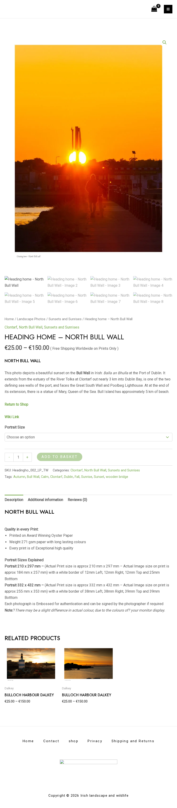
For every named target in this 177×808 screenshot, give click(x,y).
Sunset (99, 477)
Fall (77, 477)
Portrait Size (15, 427)
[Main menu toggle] (168, 9)
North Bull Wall (30, 327)
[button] (164, 42)
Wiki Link (12, 417)
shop (74, 741)
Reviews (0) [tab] (77, 499)
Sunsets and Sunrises (65, 319)
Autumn (19, 477)
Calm (45, 477)
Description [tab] (14, 499)
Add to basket (59, 457)
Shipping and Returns (133, 741)
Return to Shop (17, 404)
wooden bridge (117, 477)
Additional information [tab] (45, 499)
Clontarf (11, 327)
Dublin (68, 477)
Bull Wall (33, 477)
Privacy (95, 741)
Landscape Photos (31, 319)
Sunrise (86, 477)
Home (9, 319)
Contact (51, 741)
